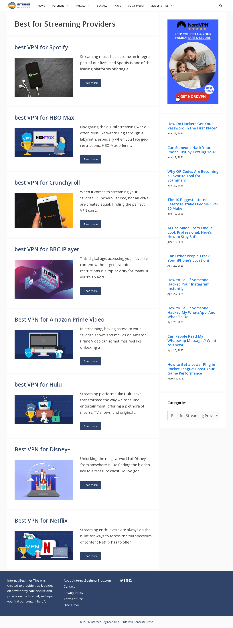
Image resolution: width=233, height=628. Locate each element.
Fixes (117, 5)
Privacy (80, 5)
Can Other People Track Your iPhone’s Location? (188, 258)
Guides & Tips (160, 5)
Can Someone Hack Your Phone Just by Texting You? (191, 149)
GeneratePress (143, 622)
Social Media (136, 5)
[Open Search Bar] (221, 5)
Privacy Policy (73, 592)
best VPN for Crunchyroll (47, 182)
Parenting (58, 5)
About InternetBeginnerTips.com (87, 580)
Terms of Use (73, 599)
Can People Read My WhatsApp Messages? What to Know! (191, 340)
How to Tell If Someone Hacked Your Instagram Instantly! (188, 284)
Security (102, 5)
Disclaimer (71, 605)
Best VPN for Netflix (41, 520)
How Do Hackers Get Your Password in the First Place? (192, 126)
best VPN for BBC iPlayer (47, 249)
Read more (91, 82)
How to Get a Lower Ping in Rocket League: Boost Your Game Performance (191, 369)
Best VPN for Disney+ (42, 449)
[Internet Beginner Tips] (19, 5)
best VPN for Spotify (41, 47)
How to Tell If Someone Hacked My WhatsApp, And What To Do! (191, 312)
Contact (69, 586)
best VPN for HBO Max (44, 117)
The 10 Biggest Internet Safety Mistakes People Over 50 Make (192, 204)
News (41, 5)
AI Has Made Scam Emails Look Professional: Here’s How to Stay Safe (189, 232)
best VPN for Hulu (38, 384)
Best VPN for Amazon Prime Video (59, 319)
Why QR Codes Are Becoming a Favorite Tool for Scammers (192, 176)
